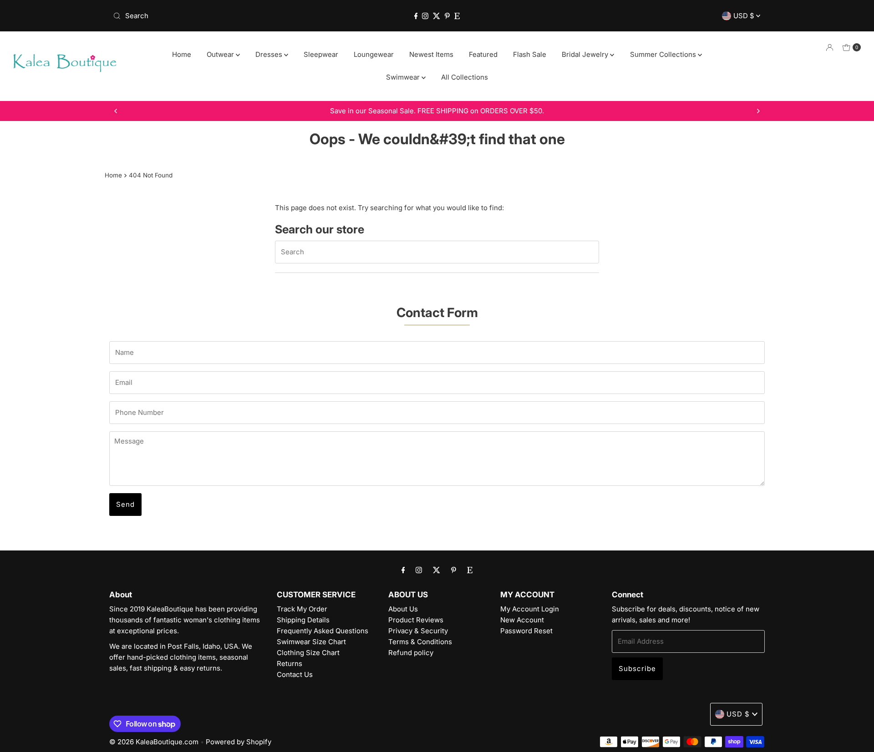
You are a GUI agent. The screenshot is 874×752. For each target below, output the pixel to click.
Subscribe (637, 668)
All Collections (464, 77)
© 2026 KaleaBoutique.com (153, 741)
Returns (289, 663)
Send (125, 504)
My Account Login (529, 609)
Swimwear (404, 77)
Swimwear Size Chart (311, 641)
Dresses (269, 54)
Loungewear (374, 54)
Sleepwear (321, 54)
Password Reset (526, 630)
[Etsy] (457, 16)
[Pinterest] (447, 16)
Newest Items (431, 54)
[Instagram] (425, 16)
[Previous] (116, 111)
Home (181, 54)
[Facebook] (416, 16)
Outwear (221, 54)
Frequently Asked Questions (322, 630)
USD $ (744, 15)
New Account (522, 620)
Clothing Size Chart (308, 652)
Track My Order (302, 609)
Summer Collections (664, 54)
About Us (403, 609)
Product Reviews (415, 620)
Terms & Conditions (420, 641)
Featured (483, 54)
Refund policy (410, 652)
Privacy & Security (418, 630)
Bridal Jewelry (586, 54)
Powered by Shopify (238, 741)
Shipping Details (303, 620)
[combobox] (216, 16)
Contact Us (295, 674)
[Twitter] (436, 16)
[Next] (758, 111)
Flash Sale (529, 54)
